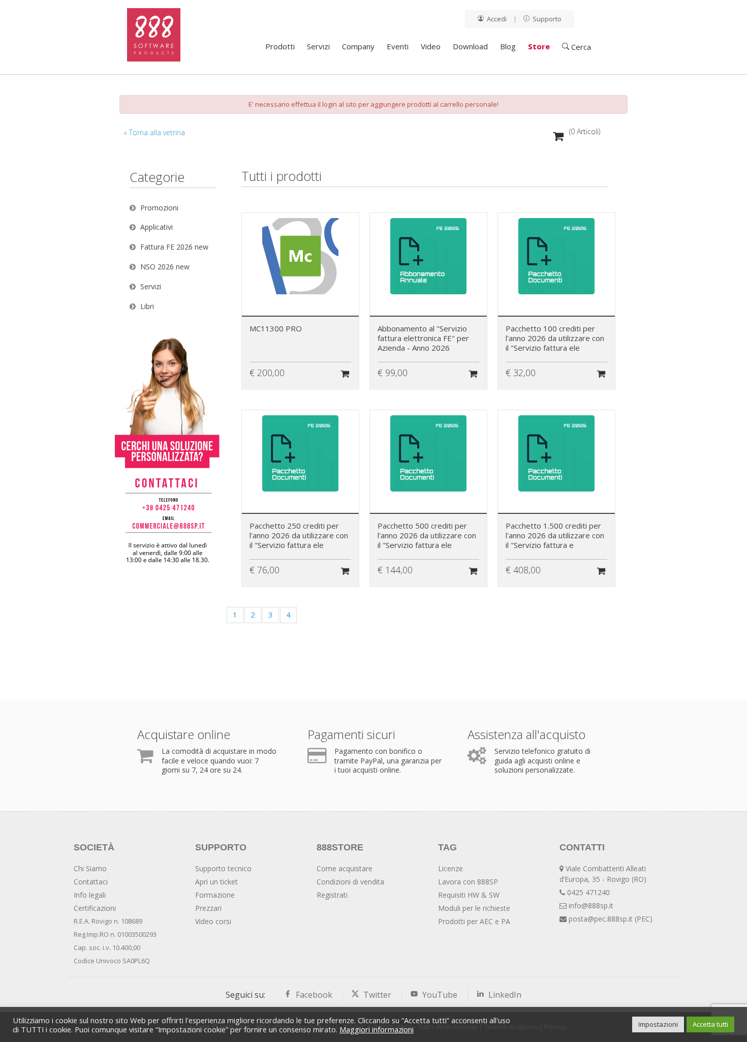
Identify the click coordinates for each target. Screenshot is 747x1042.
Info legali (90, 895)
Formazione (215, 895)
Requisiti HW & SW (469, 895)
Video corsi (213, 921)
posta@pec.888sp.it (601, 919)
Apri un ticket (216, 881)
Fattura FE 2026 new (174, 247)
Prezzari (208, 908)
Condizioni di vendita (350, 881)
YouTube (438, 994)
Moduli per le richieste (474, 908)
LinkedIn (502, 994)
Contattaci (91, 881)
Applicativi (156, 227)
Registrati (332, 895)
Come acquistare (344, 868)
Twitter (376, 994)
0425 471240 (588, 892)
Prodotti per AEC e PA (474, 921)
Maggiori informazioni (376, 1029)
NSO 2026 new (165, 266)
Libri (147, 306)
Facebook (313, 994)
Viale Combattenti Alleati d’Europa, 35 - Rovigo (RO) (602, 874)
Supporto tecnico (223, 868)
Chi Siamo (90, 868)
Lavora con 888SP (468, 881)
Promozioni (159, 207)
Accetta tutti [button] (710, 1024)
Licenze (450, 868)
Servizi (150, 286)
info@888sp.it (591, 905)
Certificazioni (95, 908)
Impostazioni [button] (658, 1024)
